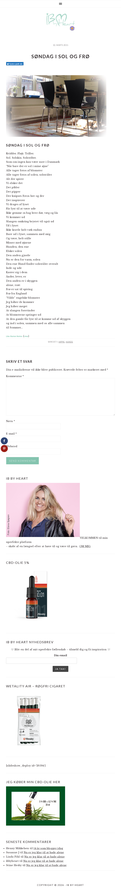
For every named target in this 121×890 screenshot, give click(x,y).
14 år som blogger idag (48, 848)
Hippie (62, 342)
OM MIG (85, 546)
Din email (60, 655)
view (26, 336)
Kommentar (15, 376)
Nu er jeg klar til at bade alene (44, 852)
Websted (11, 446)
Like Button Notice (14, 336)
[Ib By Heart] (60, 28)
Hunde (69, 342)
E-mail (11, 433)
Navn (10, 421)
